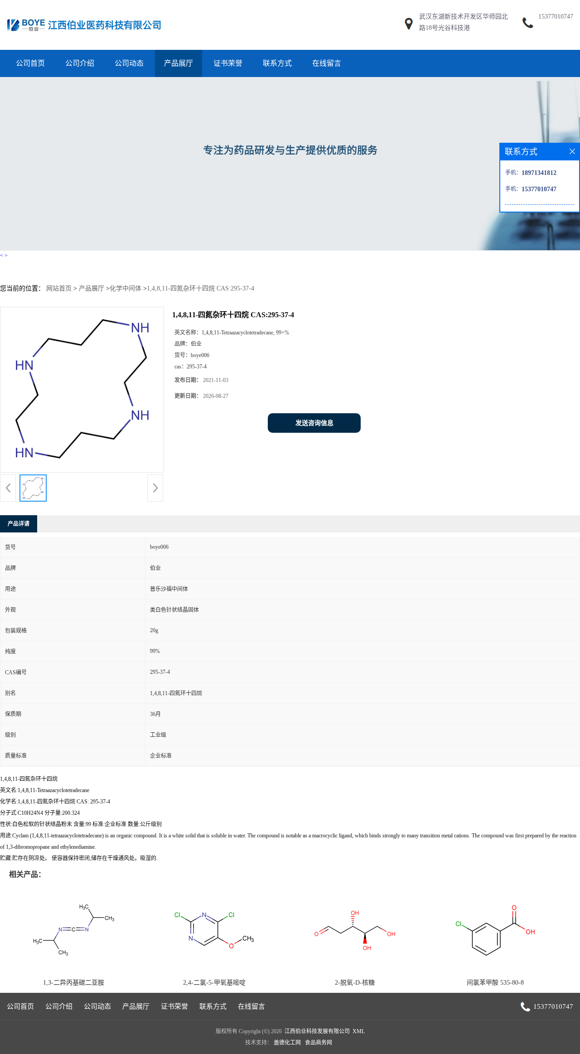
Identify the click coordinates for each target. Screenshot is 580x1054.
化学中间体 (125, 288)
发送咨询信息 (314, 423)
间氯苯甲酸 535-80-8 (495, 982)
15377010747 (555, 16)
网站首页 (59, 288)
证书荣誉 (227, 63)
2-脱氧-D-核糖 (355, 982)
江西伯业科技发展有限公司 (317, 1031)
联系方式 (277, 63)
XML (359, 1031)
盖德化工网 (287, 1042)
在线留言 (326, 63)
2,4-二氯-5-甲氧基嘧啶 (214, 982)
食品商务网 (318, 1042)
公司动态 (129, 63)
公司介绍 (79, 63)
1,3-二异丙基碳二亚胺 (73, 982)
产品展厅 (178, 63)
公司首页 (30, 63)
